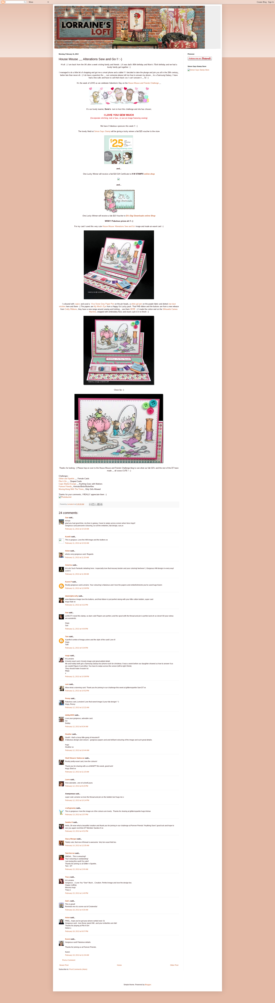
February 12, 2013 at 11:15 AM (77, 772)
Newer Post (63, 965)
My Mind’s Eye (100, 306)
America (68, 565)
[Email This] (90, 504)
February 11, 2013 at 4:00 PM (76, 629)
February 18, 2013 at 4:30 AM (76, 910)
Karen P (68, 582)
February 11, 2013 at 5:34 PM (76, 648)
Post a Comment (68, 960)
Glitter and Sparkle (66, 478)
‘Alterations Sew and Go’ (125, 226)
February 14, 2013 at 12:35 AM (77, 846)
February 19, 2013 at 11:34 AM (77, 955)
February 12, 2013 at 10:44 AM (77, 750)
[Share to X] (95, 504)
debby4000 (69, 715)
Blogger (148, 985)
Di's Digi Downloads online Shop (140, 216)
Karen (67, 939)
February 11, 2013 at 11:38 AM (77, 574)
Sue (66, 518)
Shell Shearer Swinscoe (75, 758)
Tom (67, 637)
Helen (67, 551)
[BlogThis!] (93, 504)
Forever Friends (65, 486)
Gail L (67, 901)
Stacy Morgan (70, 839)
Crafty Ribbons (71, 309)
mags (67, 656)
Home (119, 965)
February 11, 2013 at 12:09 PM (77, 588)
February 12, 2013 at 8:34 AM (76, 727)
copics (77, 304)
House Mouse (108, 226)
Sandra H (69, 822)
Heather (68, 734)
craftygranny (70, 808)
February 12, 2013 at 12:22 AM (77, 707)
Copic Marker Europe (67, 484)
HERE (132, 309)
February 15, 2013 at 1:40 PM (76, 893)
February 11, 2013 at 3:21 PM (76, 605)
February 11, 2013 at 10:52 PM (77, 691)
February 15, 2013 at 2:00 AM (76, 869)
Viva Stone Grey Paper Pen (102, 304)
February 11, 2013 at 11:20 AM (77, 557)
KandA (68, 537)
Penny (67, 698)
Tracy (67, 877)
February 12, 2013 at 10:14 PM (77, 800)
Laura (67, 780)
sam (67, 684)
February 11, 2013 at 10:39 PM (77, 677)
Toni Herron (70, 853)
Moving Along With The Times (71, 489)
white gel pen (136, 304)
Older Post (174, 965)
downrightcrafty (71, 596)
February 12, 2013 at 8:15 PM (76, 786)
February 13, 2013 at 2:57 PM (76, 815)
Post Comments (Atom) (78, 969)
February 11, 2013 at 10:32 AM (77, 543)
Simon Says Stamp (102, 131)
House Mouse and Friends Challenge (143, 83)
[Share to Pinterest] (101, 504)
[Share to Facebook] (98, 504)
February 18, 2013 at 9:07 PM (76, 931)
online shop (149, 174)
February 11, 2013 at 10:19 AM (77, 529)
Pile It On (63, 481)
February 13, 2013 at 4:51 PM (76, 831)
